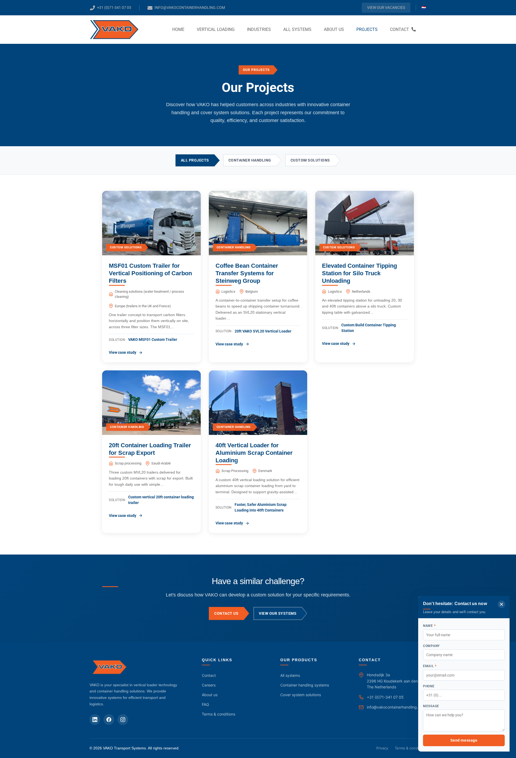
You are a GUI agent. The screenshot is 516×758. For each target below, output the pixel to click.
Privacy (382, 748)
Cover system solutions (300, 694)
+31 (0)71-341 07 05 (385, 697)
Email (430, 666)
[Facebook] (108, 719)
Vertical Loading (216, 29)
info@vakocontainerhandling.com (396, 707)
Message (431, 706)
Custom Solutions (310, 160)
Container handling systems (304, 685)
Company (431, 646)
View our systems (277, 613)
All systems (297, 29)
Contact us (226, 613)
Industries (259, 29)
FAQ (205, 704)
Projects (367, 29)
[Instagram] (122, 719)
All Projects (195, 160)
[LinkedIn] (94, 719)
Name (429, 626)
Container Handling (249, 160)
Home (178, 29)
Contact (400, 29)
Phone (429, 686)
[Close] (501, 604)
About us (334, 29)
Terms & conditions (218, 714)
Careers (209, 685)
